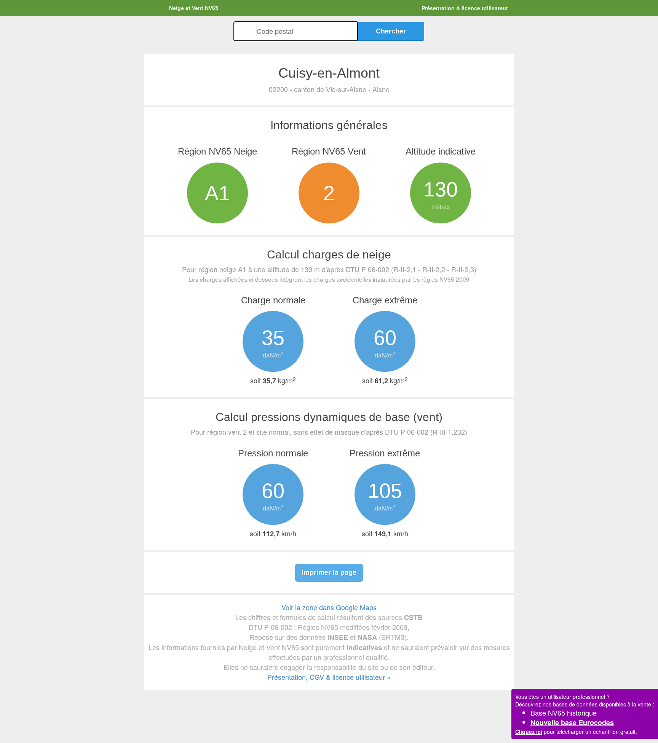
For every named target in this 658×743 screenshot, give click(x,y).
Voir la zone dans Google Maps (329, 607)
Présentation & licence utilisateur (465, 8)
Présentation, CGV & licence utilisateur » (329, 677)
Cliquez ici (528, 731)
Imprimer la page (329, 572)
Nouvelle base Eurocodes (572, 722)
